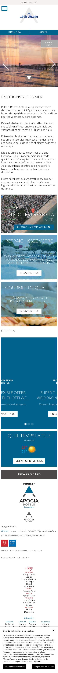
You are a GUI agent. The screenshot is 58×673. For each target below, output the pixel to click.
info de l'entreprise (19, 551)
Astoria (22, 626)
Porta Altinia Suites (29, 603)
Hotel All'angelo (29, 585)
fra (30, 2)
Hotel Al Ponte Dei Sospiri (29, 580)
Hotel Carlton (29, 600)
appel (43, 32)
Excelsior (9, 626)
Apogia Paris (29, 591)
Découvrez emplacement (34, 227)
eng (26, 2)
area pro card (29, 474)
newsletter (36, 551)
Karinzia (22, 624)
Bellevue (9, 624)
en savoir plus (29, 273)
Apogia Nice (29, 595)
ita (22, 2)
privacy (4, 551)
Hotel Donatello (29, 610)
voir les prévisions (29, 461)
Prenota (14, 32)
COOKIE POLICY (8, 558)
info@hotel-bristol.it (36, 535)
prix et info (49, 44)
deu (35, 2)
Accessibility (23, 558)
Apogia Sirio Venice (29, 575)
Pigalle (32, 626)
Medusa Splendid (45, 625)
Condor (32, 624)
